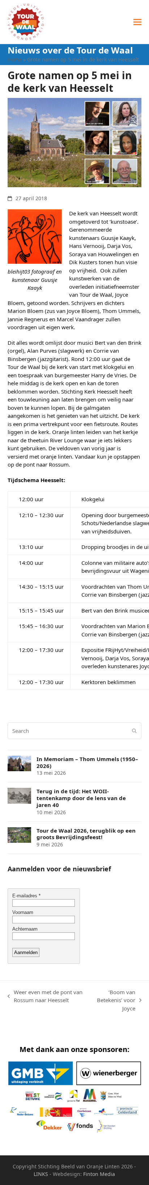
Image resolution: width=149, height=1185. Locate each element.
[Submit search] (134, 730)
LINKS (41, 1174)
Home (15, 59)
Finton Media (99, 1174)
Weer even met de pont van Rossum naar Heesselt (45, 996)
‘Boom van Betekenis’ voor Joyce (113, 1000)
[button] (137, 22)
